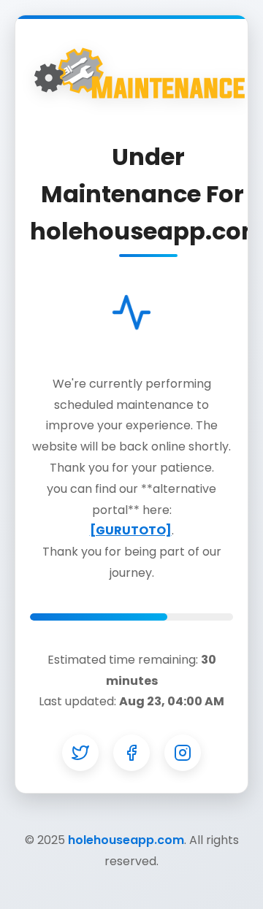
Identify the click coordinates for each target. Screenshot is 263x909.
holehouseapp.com (126, 840)
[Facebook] (131, 753)
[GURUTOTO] (131, 530)
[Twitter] (80, 753)
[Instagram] (182, 753)
